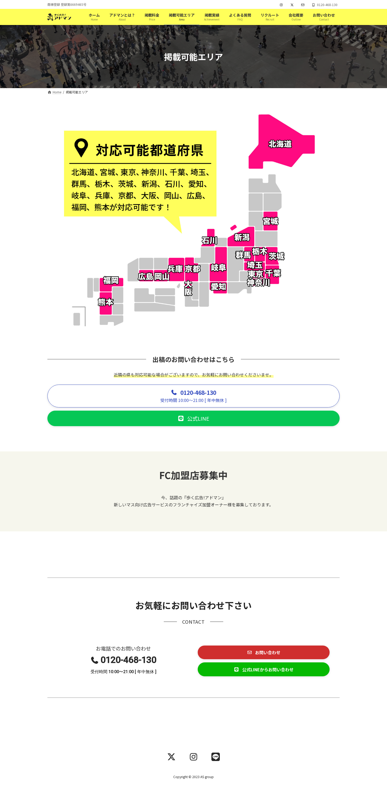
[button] (193, 396)
